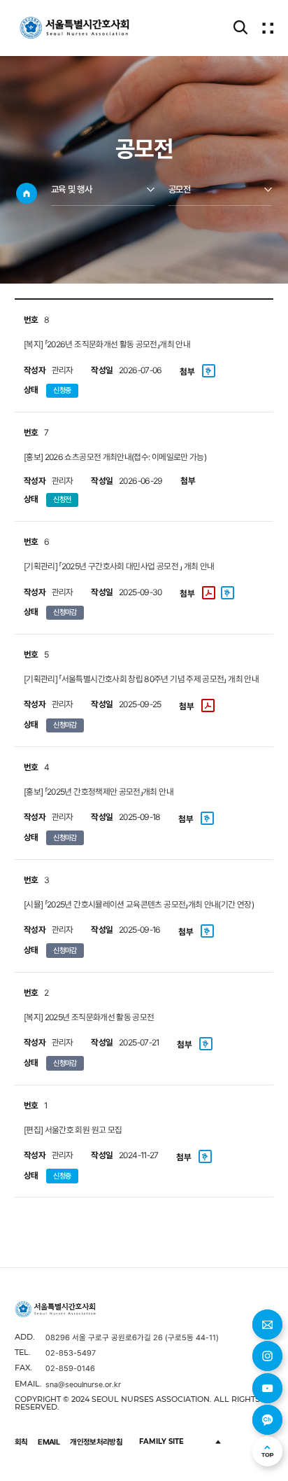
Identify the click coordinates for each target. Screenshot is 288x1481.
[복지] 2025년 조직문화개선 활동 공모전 (89, 1017)
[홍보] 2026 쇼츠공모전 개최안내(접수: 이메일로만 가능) (115, 457)
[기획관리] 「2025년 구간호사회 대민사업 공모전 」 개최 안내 (119, 566)
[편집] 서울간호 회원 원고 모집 (73, 1130)
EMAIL (48, 1441)
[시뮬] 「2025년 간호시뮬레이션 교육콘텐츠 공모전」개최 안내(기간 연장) (139, 904)
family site (161, 1441)
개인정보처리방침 (96, 1441)
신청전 (62, 499)
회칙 (21, 1441)
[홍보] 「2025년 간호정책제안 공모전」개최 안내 (98, 792)
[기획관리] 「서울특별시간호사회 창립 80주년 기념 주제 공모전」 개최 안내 (141, 679)
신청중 (62, 390)
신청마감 (64, 612)
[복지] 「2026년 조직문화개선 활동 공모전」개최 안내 (107, 344)
